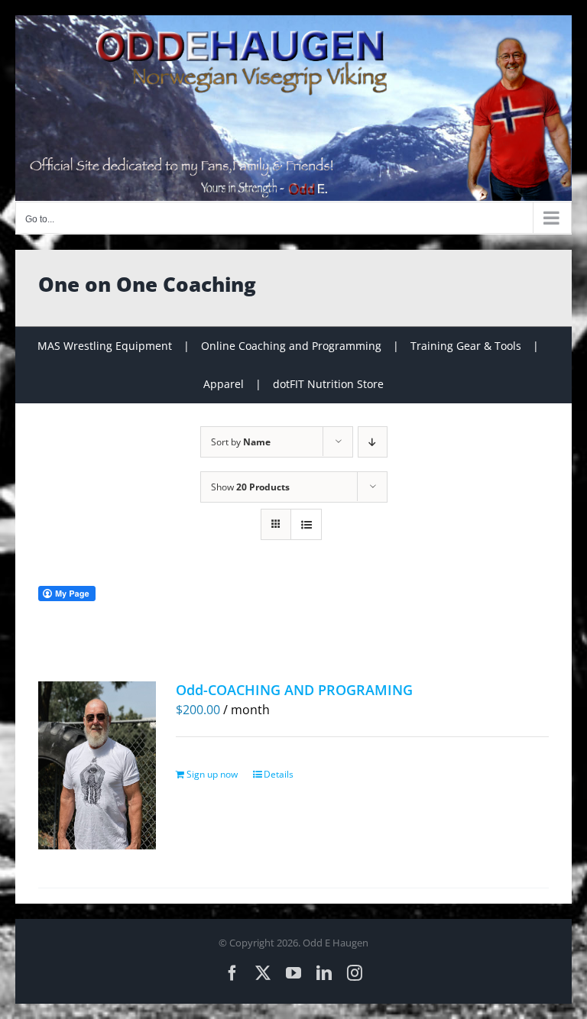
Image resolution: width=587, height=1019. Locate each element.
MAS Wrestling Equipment (104, 345)
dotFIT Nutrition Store (328, 384)
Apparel (223, 384)
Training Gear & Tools (465, 345)
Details (279, 774)
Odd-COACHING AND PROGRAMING (294, 690)
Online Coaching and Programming (291, 345)
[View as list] (306, 524)
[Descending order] (373, 442)
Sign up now (212, 774)
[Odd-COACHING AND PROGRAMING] (97, 765)
